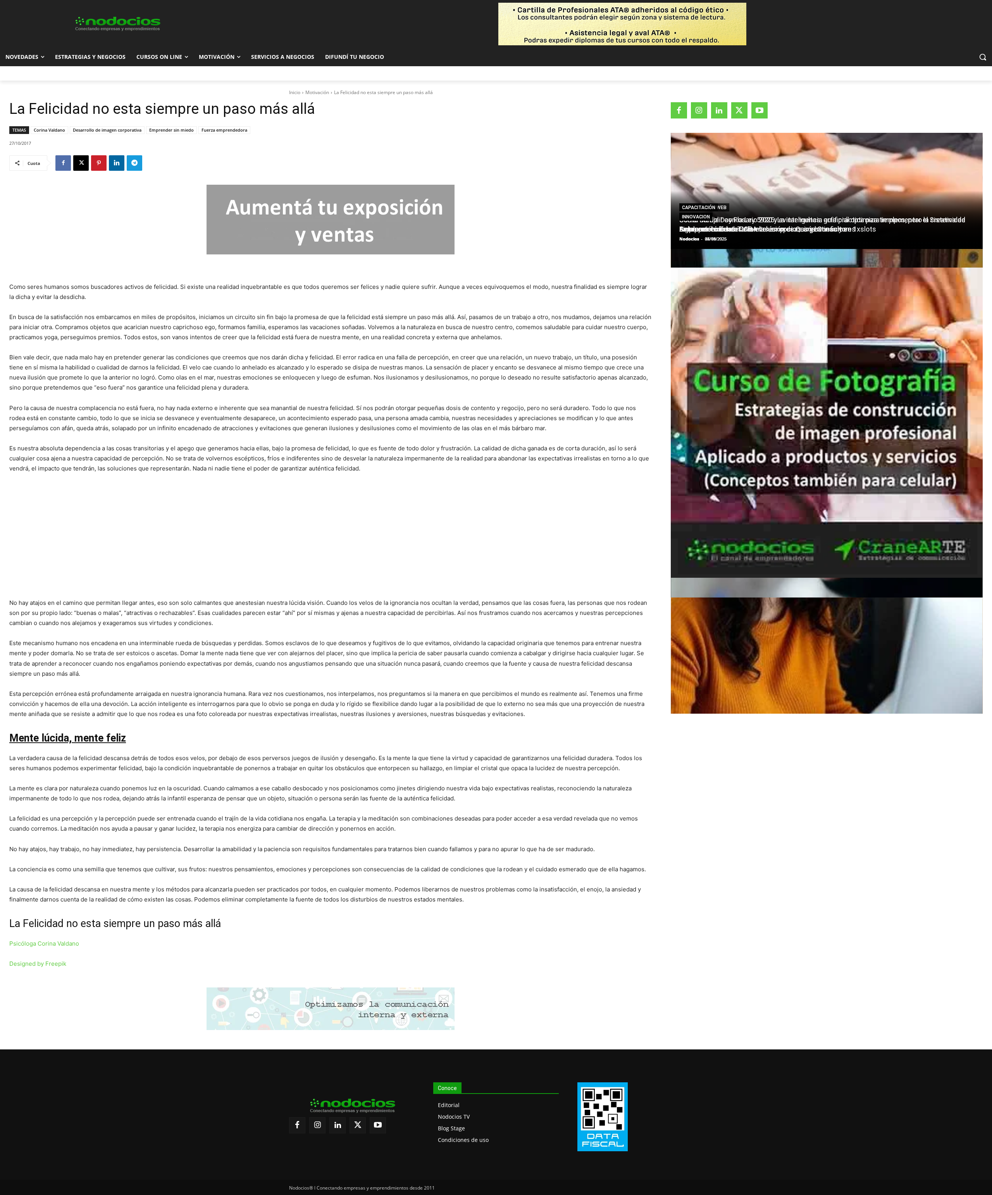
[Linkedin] (116, 163)
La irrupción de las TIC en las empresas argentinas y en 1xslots (777, 229)
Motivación (317, 92)
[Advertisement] (330, 538)
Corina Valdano (49, 130)
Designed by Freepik (37, 963)
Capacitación (698, 207)
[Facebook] (63, 163)
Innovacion (696, 217)
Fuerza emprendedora (224, 130)
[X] (81, 163)
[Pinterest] (99, 163)
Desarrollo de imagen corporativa (107, 130)
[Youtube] (759, 110)
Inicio (294, 92)
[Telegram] (134, 163)
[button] (982, 57)
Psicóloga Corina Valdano (44, 943)
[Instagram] (699, 110)
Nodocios (689, 239)
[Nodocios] (117, 24)
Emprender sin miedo (171, 130)
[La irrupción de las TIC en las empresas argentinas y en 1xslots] (827, 656)
